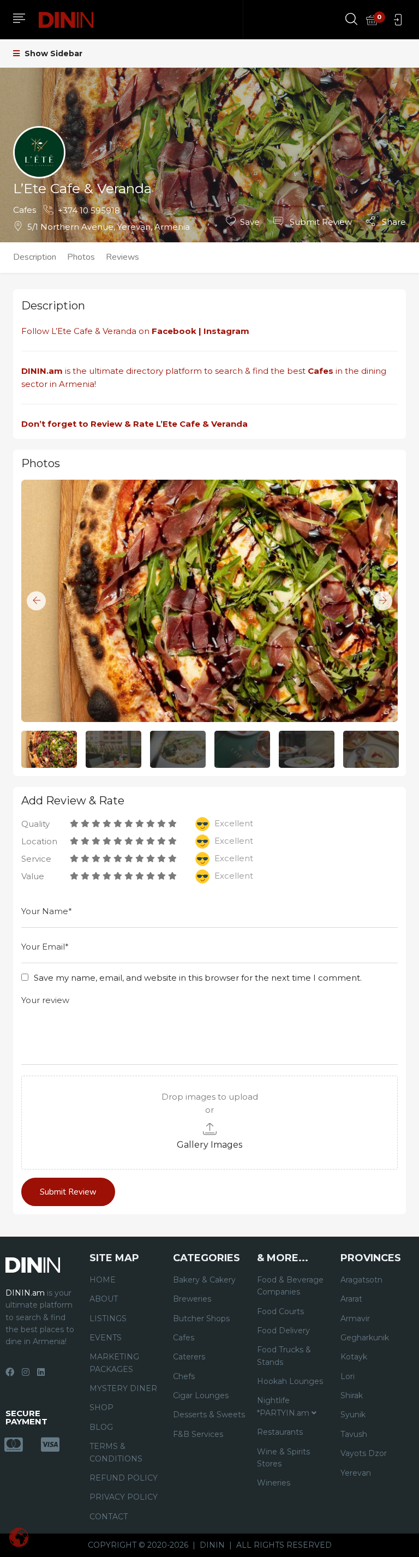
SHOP (101, 1407)
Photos (81, 257)
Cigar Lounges (201, 1395)
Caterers (189, 1357)
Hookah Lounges (290, 1381)
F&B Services (198, 1434)
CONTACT (108, 1517)
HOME (102, 1280)
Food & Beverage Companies (290, 1286)
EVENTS (105, 1338)
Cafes (24, 210)
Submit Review (320, 222)
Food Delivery (283, 1330)
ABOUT (103, 1299)
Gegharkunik (364, 1338)
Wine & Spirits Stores (283, 1458)
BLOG (101, 1427)
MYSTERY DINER (123, 1388)
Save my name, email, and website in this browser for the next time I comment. (198, 978)
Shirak (351, 1395)
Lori (347, 1376)
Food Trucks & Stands (284, 1356)
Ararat (351, 1299)
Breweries (192, 1299)
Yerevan (355, 1473)
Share (393, 221)
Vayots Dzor (363, 1453)
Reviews (122, 257)
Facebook (174, 331)
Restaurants (280, 1432)
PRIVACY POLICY (123, 1497)
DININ (212, 1545)
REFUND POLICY (123, 1478)
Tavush (353, 1434)
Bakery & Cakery (204, 1280)
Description (34, 257)
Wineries (273, 1483)
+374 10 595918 (89, 210)
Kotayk (353, 1357)
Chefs (184, 1376)
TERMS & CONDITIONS (115, 1452)
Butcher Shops (201, 1318)
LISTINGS (108, 1318)
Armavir (355, 1318)
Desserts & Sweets (209, 1414)
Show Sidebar (52, 53)
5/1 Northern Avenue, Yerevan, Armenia (108, 227)
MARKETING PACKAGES (114, 1363)
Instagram (227, 331)
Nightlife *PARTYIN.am (284, 1406)
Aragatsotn (361, 1280)
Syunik (353, 1414)
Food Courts (280, 1311)
